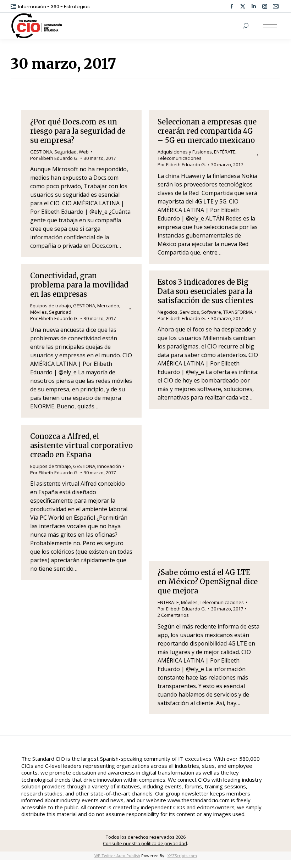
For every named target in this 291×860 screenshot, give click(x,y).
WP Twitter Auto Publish (117, 855)
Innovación (109, 466)
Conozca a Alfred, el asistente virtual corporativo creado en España (81, 445)
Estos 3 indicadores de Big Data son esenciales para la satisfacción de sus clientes (205, 291)
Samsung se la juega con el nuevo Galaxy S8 (205, 432)
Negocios (167, 312)
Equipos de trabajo (50, 305)
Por (54, 158)
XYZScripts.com (182, 855)
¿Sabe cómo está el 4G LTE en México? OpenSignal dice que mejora (208, 581)
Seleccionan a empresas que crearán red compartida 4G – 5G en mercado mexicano (207, 131)
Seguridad (65, 152)
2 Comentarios (173, 615)
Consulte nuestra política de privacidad (145, 843)
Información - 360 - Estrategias (54, 6)
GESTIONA (41, 152)
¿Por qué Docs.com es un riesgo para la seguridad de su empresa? (77, 131)
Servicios (189, 312)
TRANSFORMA (238, 312)
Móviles (38, 312)
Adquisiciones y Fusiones (185, 152)
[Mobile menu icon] (270, 26)
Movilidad (210, 448)
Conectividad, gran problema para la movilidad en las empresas (79, 284)
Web (84, 152)
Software (211, 312)
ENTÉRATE (224, 152)
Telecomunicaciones (180, 158)
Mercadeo (108, 305)
